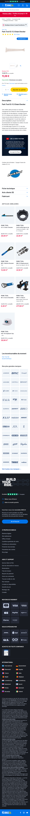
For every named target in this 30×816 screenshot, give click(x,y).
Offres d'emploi (6, 538)
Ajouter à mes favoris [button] (8, 95)
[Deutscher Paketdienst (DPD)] (15, 632)
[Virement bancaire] (15, 620)
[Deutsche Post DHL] (6, 632)
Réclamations (5, 568)
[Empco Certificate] (6, 652)
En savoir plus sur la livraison (13, 755)
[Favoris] (19, 5)
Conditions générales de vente (10, 541)
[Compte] (23, 5)
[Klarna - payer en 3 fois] (6, 620)
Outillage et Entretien (8, 20)
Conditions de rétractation (9, 544)
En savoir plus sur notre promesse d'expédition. (13, 767)
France (3, 85)
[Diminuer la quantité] (3, 90)
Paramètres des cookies (8, 549)
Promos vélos (7, 13)
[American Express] (24, 605)
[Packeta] (24, 640)
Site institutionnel (6, 536)
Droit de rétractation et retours (10, 565)
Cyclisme (8, 19)
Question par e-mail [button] (23, 95)
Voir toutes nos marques (11, 469)
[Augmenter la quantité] (8, 90)
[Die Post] (24, 632)
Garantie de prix (6, 587)
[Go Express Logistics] (15, 640)
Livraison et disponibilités (9, 584)
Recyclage (5, 552)
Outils (16, 20)
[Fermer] (26, 24)
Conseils (4, 592)
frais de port (13, 699)
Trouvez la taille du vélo (8, 579)
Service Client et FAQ (8, 563)
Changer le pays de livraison (8, 719)
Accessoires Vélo (16, 19)
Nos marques (5, 581)
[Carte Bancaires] (6, 613)
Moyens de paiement (8, 573)
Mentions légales (6, 533)
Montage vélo (6, 589)
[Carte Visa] (15, 605)
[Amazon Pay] (24, 613)
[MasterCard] (6, 605)
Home (3, 19)
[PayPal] (15, 613)
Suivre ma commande (8, 576)
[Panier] (27, 5)
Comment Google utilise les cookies (15, 148)
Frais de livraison (6, 571)
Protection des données (8, 547)
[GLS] (6, 640)
